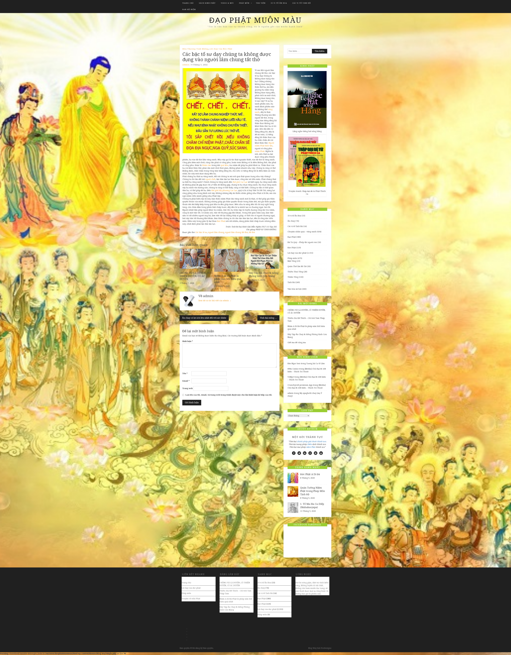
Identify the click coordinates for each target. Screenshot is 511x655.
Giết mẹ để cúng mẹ (297, 342)
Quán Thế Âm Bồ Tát (297, 266)
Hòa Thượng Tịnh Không (195, 49)
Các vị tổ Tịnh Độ (301, 3)
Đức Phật (221, 221)
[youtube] (321, 453)
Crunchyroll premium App (300, 385)
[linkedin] (304, 453)
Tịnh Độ (291, 282)
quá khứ (224, 165)
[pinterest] (315, 453)
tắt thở (252, 232)
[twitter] (299, 453)
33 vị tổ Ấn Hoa (279, 3)
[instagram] (310, 453)
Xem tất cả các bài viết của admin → (214, 300)
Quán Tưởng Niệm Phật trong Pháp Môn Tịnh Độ (312, 491)
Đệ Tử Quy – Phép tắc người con (302, 242)
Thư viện (260, 3)
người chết (210, 179)
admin (185, 65)
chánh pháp (302, 441)
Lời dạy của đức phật (221, 49)
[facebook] (294, 453)
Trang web (187, 388)
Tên (184, 373)
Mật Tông (292, 261)
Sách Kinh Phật (207, 3)
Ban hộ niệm (189, 9)
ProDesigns (326, 648)
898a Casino (293, 369)
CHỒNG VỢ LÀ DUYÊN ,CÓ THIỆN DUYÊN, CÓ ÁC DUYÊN (195, 276)
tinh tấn (269, 146)
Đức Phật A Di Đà (310, 474)
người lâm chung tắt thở (236, 232)
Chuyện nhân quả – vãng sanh (302, 232)
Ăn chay (291, 221)
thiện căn (206, 165)
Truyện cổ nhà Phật (191, 599)
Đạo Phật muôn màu (255, 20)
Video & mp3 (227, 3)
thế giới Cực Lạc (240, 182)
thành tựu (321, 441)
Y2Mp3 (291, 377)
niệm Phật (259, 151)
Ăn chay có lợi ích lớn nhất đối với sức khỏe (204, 318)
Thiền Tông (293, 277)
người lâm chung (216, 232)
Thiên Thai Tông (295, 272)
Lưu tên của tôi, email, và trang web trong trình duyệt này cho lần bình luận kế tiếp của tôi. (228, 395)
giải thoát (312, 441)
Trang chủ (188, 3)
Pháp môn (244, 3)
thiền (309, 444)
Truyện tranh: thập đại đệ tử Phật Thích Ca (307, 192)
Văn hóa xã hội (294, 289)
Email (185, 381)
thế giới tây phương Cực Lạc (224, 190)
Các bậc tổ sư (201, 232)
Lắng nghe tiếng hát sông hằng (307, 131)
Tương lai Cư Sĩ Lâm (315, 363)
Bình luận (187, 341)
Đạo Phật (292, 237)
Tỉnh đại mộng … (268, 318)
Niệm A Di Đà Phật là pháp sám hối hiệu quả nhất (227, 279)
